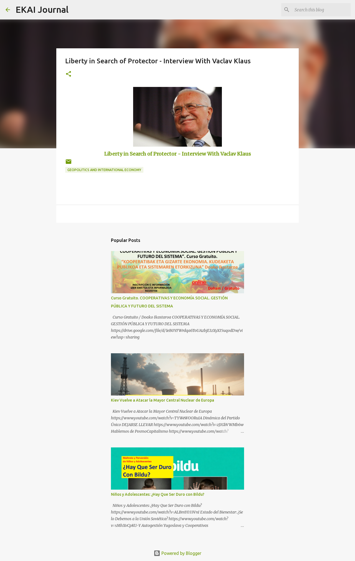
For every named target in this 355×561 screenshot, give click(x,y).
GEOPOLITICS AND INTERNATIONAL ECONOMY (104, 170)
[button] (68, 74)
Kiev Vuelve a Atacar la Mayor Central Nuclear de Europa (162, 400)
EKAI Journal (42, 9)
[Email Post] (68, 164)
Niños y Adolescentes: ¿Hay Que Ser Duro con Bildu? (157, 494)
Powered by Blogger (180, 553)
